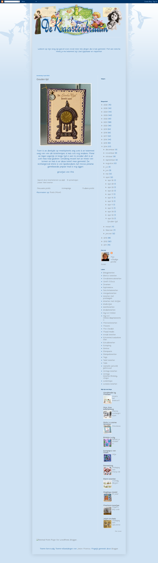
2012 (106, 241)
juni (107, 170)
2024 (106, 112)
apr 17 (111, 194)
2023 (106, 115)
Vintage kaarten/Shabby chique (110, 376)
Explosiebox (108, 287)
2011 (105, 245)
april (108, 177)
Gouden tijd (42, 79)
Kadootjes (107, 304)
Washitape (107, 381)
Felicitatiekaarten (110, 290)
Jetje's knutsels (109, 518)
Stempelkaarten (110, 354)
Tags (105, 357)
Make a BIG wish (115, 508)
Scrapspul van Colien (109, 452)
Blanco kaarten (110, 275)
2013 (106, 238)
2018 (106, 132)
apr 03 (111, 218)
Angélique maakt (110, 492)
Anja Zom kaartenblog (108, 408)
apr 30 (111, 180)
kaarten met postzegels (108, 297)
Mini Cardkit (108, 329)
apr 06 (111, 215)
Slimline (106, 348)
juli (107, 167)
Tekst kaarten (48, 182)
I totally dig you (115, 482)
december (110, 149)
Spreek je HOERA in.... (116, 441)
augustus (110, 163)
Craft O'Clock (109, 281)
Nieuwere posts (43, 188)
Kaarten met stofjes (111, 301)
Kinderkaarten (109, 310)
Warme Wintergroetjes (116, 413)
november (110, 153)
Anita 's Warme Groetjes (110, 423)
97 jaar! (115, 494)
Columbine (116, 426)
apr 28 (111, 184)
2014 (106, 146)
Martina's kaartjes (111, 505)
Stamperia (107, 351)
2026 (106, 105)
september (111, 160)
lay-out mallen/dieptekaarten (112, 318)
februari (109, 230)
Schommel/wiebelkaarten (112, 338)
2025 (106, 108)
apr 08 (111, 211)
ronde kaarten (109, 334)
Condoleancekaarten (112, 278)
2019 (106, 129)
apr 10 (111, 208)
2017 (106, 136)
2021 (106, 122)
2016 (106, 139)
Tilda (105, 363)
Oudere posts (88, 188)
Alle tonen (118, 531)
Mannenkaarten (110, 323)
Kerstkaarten (108, 307)
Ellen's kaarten (109, 479)
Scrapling (107, 345)
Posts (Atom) (55, 192)
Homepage (66, 188)
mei (107, 174)
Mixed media (108, 332)
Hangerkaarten (109, 293)
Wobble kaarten (110, 384)
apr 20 (111, 191)
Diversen (106, 284)
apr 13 (111, 201)
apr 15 (111, 197)
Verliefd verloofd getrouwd (110, 367)
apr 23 (111, 187)
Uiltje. (114, 454)
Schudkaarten (109, 342)
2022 (106, 119)
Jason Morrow (83, 548)
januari (109, 233)
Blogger (114, 548)
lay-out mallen (109, 313)
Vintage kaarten (110, 371)
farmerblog (108, 465)
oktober (109, 156)
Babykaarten (109, 273)
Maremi (106, 326)
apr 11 (110, 204)
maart (109, 226)
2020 (106, 125)
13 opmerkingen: (73, 180)
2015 (106, 143)
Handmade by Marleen (109, 393)
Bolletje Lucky (109, 437)
